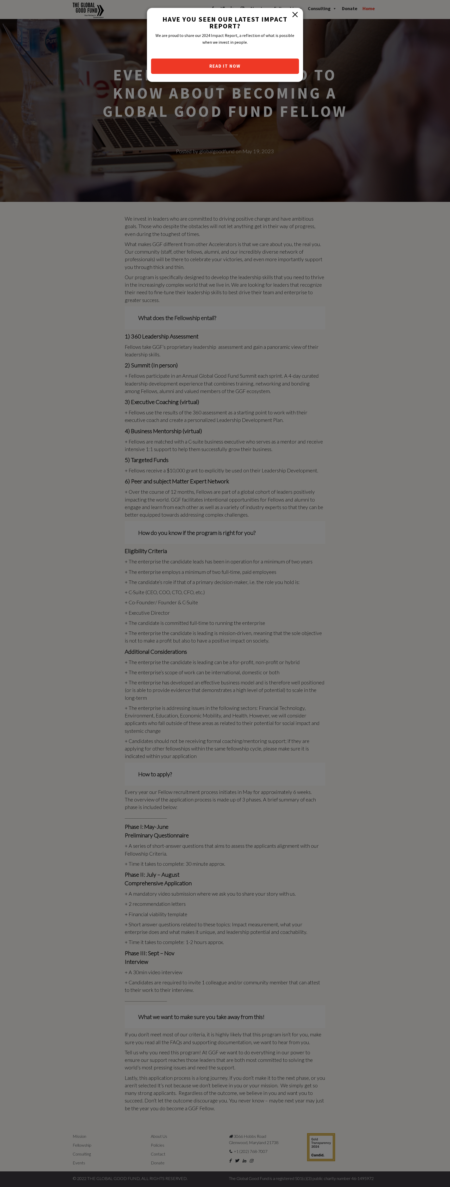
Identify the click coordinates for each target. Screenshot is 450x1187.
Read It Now (225, 66)
